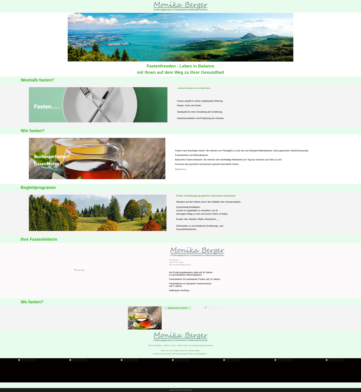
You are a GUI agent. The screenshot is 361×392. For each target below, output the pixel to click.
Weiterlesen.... (181, 169)
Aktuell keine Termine (177, 308)
